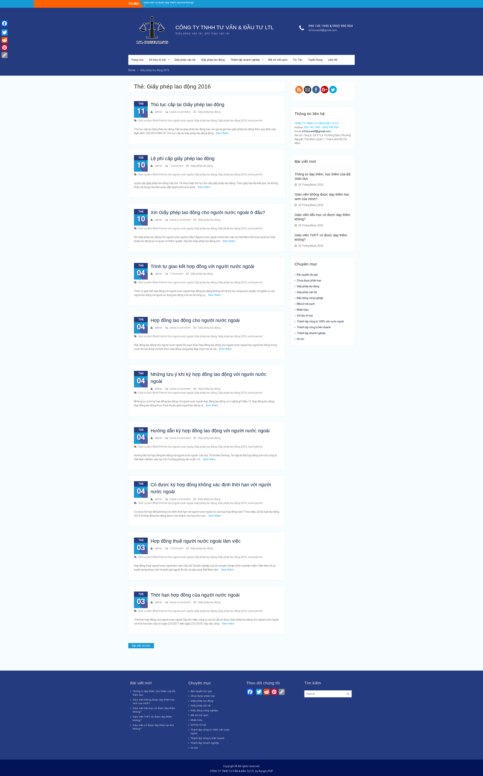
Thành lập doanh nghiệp (245, 59)
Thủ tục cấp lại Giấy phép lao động (187, 104)
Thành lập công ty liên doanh (314, 327)
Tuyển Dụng (315, 59)
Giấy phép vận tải (184, 59)
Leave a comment (180, 111)
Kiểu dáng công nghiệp (310, 298)
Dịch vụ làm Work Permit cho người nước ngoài (165, 120)
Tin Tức (297, 59)
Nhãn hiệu (303, 309)
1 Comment (176, 165)
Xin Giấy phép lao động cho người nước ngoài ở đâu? (208, 212)
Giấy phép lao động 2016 (232, 120)
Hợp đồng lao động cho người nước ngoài (195, 320)
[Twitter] (4, 32)
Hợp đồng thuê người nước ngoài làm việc (196, 541)
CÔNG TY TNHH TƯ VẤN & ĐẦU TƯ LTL (224, 27)
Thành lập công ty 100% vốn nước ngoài (320, 321)
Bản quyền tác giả (307, 274)
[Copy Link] (4, 55)
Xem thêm (222, 133)
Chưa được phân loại (309, 280)
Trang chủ (137, 59)
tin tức (300, 338)
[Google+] (4, 28)
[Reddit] (4, 40)
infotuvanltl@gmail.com (322, 30)
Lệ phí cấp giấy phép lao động (183, 158)
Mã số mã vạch (277, 59)
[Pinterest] (4, 47)
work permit (255, 120)
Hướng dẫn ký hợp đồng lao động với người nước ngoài (210, 430)
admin (158, 111)
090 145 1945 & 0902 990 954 (330, 26)
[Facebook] (4, 23)
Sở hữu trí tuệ (157, 59)
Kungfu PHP (266, 771)
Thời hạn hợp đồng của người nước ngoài (195, 595)
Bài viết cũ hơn (141, 645)
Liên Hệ (332, 59)
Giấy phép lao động (213, 59)
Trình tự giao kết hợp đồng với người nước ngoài (202, 266)
